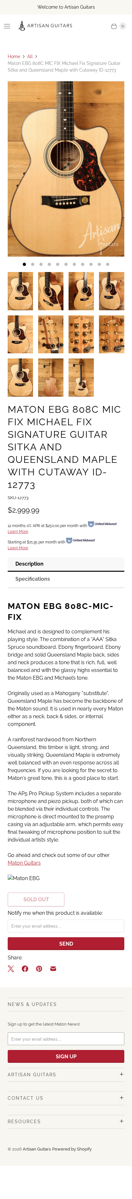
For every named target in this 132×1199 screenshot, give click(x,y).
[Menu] (7, 26)
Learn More (18, 531)
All (30, 56)
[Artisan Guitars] (45, 26)
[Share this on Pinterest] (39, 969)
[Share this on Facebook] (25, 969)
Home (14, 56)
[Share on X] (13, 969)
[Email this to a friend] (53, 969)
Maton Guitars (24, 863)
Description (29, 564)
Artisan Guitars (37, 1149)
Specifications (32, 579)
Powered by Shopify (72, 1149)
